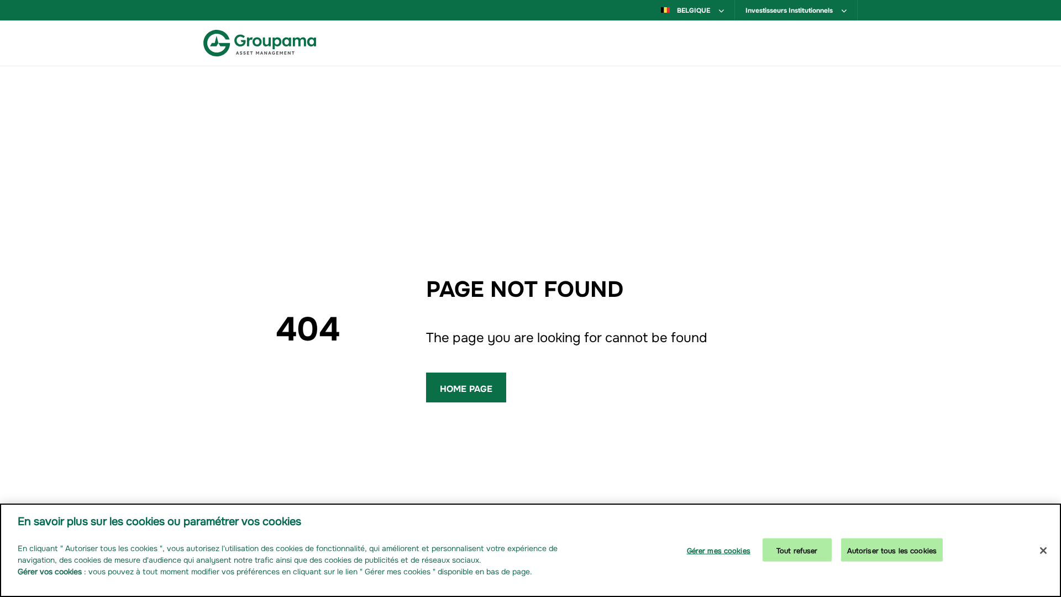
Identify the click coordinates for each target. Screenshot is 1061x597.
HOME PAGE (466, 387)
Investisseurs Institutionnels (789, 9)
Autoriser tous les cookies (892, 549)
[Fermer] (1043, 550)
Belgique (693, 9)
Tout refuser (797, 549)
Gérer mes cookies (718, 549)
